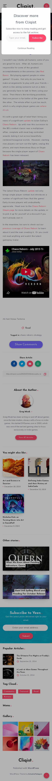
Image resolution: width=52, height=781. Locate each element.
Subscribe (37, 38)
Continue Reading (26, 48)
